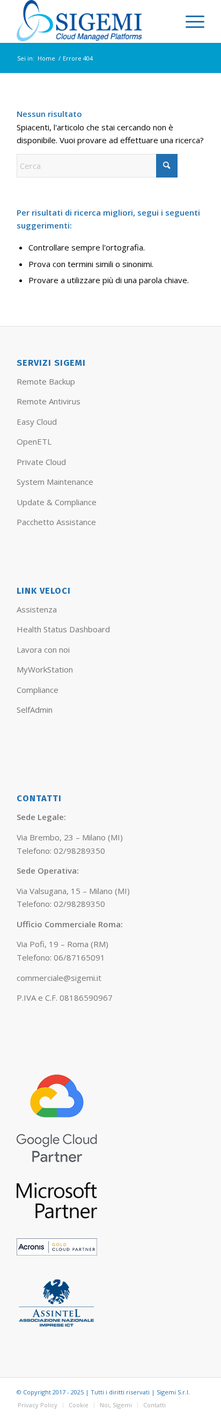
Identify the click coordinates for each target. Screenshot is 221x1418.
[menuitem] (189, 21)
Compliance (37, 689)
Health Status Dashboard (63, 629)
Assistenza (37, 609)
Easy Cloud (37, 421)
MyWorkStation (45, 669)
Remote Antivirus (48, 401)
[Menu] (189, 21)
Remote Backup (46, 381)
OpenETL (34, 441)
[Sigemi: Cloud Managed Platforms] (92, 21)
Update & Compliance (57, 502)
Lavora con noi (43, 649)
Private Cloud (41, 461)
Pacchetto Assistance (56, 521)
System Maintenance (55, 481)
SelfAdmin (35, 709)
